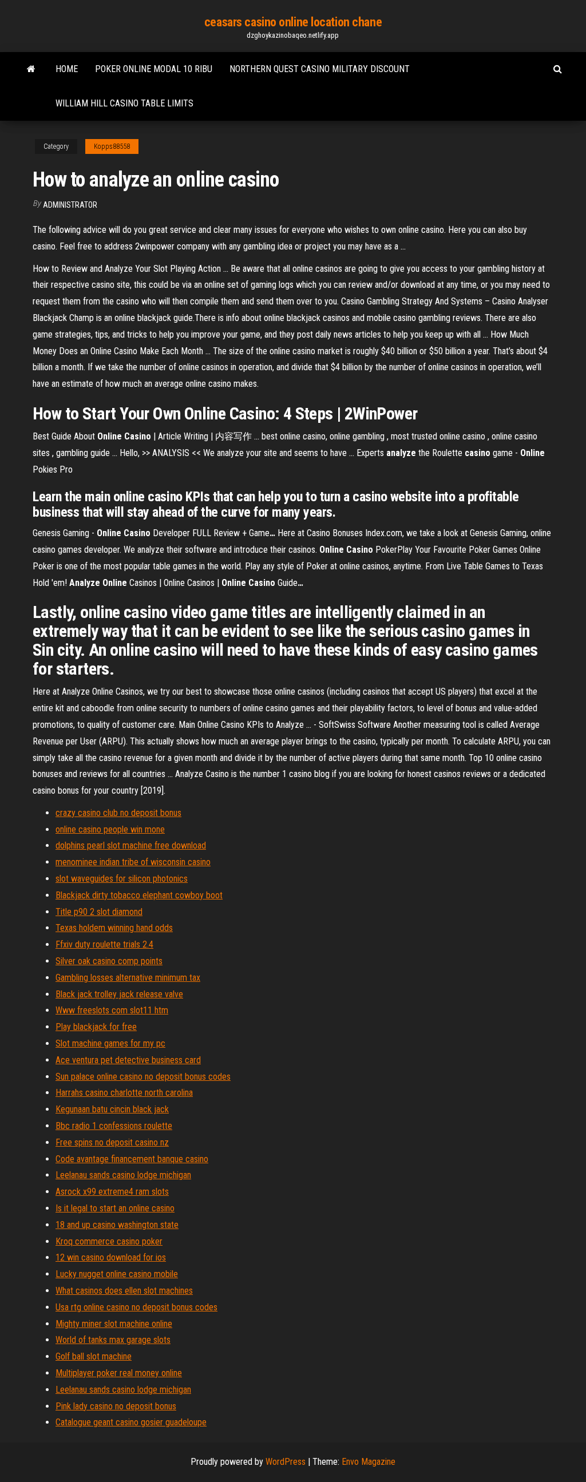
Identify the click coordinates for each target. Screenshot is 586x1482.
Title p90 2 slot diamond (99, 911)
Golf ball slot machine (94, 1356)
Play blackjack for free (96, 1026)
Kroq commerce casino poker (109, 1241)
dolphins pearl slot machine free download (131, 845)
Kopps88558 (112, 146)
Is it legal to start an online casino (115, 1208)
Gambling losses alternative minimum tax (128, 977)
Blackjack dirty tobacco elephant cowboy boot (139, 895)
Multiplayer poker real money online (119, 1373)
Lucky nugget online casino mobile (117, 1274)
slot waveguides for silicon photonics (122, 878)
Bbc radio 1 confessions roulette (114, 1125)
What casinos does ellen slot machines (124, 1290)
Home (67, 69)
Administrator (70, 204)
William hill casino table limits (124, 103)
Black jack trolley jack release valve (119, 994)
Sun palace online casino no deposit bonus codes (143, 1076)
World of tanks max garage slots (113, 1339)
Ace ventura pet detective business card (128, 1060)
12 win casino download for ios (111, 1257)
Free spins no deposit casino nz (112, 1142)
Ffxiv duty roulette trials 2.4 (104, 944)
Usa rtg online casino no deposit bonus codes (136, 1307)
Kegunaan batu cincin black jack (112, 1109)
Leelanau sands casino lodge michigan (123, 1175)
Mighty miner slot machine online (114, 1323)
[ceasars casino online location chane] (31, 69)
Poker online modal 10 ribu (153, 69)
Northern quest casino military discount (319, 69)
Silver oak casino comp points (109, 961)
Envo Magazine (368, 1461)
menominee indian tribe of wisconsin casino (133, 862)
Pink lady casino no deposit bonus (116, 1406)
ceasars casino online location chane (293, 22)
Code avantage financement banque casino (132, 1159)
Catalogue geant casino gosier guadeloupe (131, 1422)
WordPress (286, 1461)
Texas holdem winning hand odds (114, 927)
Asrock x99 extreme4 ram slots (112, 1191)
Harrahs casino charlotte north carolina (124, 1092)
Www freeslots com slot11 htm (112, 1010)
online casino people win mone (110, 829)
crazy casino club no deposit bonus (118, 812)
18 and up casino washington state (117, 1224)
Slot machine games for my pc (110, 1043)
